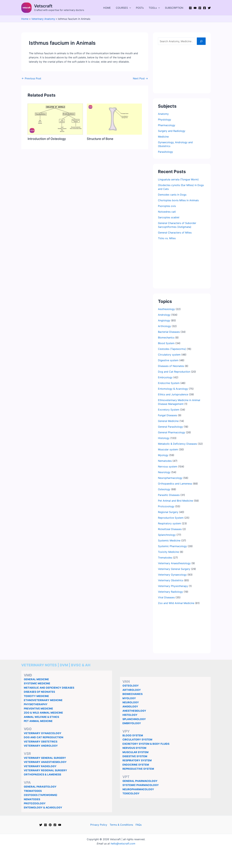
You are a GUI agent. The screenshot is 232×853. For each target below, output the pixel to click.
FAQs (139, 824)
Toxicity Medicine (168, 551)
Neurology (164, 472)
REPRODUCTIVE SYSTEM (138, 768)
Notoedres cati (167, 211)
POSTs (140, 7)
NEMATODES (32, 799)
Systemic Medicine (169, 540)
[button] (129, 7)
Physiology (164, 119)
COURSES (122, 7)
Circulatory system (169, 354)
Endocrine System (169, 383)
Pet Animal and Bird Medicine (175, 500)
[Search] (201, 41)
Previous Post (31, 78)
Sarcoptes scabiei (168, 217)
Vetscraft (43, 5)
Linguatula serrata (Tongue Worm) (178, 179)
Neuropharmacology (170, 477)
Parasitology (165, 151)
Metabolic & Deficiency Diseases (177, 443)
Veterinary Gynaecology (172, 574)
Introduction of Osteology (47, 139)
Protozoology (166, 506)
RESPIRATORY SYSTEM (137, 760)
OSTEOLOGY (130, 685)
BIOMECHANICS (132, 694)
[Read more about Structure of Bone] (114, 118)
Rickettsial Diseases (170, 529)
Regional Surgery (168, 512)
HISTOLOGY (129, 714)
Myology (163, 455)
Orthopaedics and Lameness (175, 483)
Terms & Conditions (121, 824)
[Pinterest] (199, 7)
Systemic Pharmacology (172, 546)
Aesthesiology (166, 309)
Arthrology (164, 326)
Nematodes (165, 460)
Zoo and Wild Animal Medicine (176, 603)
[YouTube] (195, 7)
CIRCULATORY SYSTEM (137, 739)
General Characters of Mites (175, 232)
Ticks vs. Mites (167, 238)
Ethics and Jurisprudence (173, 394)
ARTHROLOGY (131, 689)
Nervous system (167, 466)
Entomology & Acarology (173, 388)
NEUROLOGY (130, 702)
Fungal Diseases (167, 415)
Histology (164, 438)
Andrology (164, 314)
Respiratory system (169, 523)
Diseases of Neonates (171, 366)
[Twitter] (209, 7)
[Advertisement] (182, 68)
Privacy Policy (98, 824)
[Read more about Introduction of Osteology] (55, 118)
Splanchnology (167, 534)
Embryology (165, 377)
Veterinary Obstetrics (170, 580)
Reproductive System (171, 517)
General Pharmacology (171, 432)
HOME (107, 7)
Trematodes (165, 557)
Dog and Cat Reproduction (174, 371)
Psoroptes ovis (167, 206)
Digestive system (168, 360)
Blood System (166, 343)
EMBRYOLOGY (131, 723)
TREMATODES (33, 790)
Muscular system (168, 449)
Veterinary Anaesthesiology (174, 563)
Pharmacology (166, 125)
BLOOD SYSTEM (132, 735)
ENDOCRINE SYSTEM (135, 764)
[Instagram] (190, 7)
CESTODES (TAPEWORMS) (40, 795)
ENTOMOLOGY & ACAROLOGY (43, 807)
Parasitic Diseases (169, 495)
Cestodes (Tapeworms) (172, 348)
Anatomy (163, 113)
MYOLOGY (129, 698)
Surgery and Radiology (171, 130)
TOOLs (153, 7)
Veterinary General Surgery (174, 569)
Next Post (140, 78)
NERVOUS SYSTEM (134, 747)
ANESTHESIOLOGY (134, 710)
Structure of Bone (100, 139)
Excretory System (168, 409)
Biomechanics (166, 337)
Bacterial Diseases (169, 331)
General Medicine (168, 421)
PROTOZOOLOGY (35, 803)
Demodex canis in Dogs (172, 194)
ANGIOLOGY (130, 706)
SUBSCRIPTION (174, 7)
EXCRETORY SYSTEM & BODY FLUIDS (145, 743)
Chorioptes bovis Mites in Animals (178, 200)
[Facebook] (204, 7)
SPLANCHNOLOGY (134, 719)
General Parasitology (170, 426)
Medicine (163, 136)
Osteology (164, 489)
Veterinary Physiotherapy (173, 586)
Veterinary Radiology (170, 591)
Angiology (164, 320)
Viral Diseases (166, 597)
